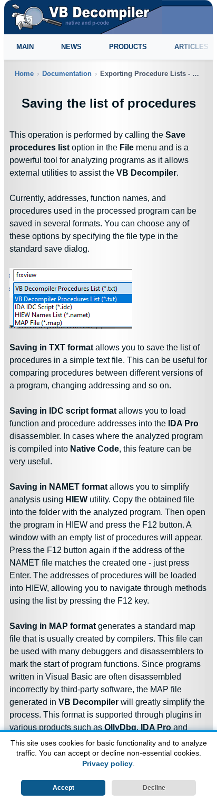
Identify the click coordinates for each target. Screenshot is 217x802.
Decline (154, 787)
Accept (63, 787)
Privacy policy (107, 763)
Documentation (67, 74)
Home (24, 74)
